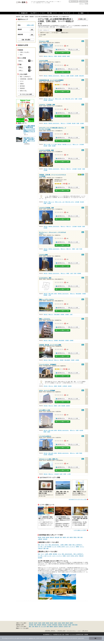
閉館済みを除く (65, 32)
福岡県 (71, 623)
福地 (81, 537)
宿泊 (39, 544)
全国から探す (30, 25)
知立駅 (61, 474)
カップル (54, 546)
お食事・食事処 (64, 544)
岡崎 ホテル (63, 75)
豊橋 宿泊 (46, 56)
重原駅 (45, 431)
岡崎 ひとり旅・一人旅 (59, 98)
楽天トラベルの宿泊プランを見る (62, 52)
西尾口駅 (59, 56)
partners (31, 638)
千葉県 (39, 623)
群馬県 (47, 623)
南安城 (47, 537)
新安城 (39, 537)
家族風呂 (22, 88)
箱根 (35, 624)
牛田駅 (64, 474)
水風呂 (70, 544)
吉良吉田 (45, 539)
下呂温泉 (49, 624)
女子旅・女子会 (61, 546)
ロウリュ (82, 546)
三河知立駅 (56, 474)
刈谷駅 (77, 430)
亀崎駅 (55, 386)
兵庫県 (43, 623)
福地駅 (68, 56)
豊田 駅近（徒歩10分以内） (63, 430)
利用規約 (67, 634)
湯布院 (69, 624)
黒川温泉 (65, 624)
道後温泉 (60, 624)
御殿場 (51, 626)
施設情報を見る (60, 49)
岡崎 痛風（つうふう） (67, 144)
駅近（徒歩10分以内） (54, 544)
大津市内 (66, 626)
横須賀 (36, 626)
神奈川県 (31, 623)
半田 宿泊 (46, 386)
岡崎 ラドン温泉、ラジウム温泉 (50, 144)
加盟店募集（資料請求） (50, 630)
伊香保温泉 (54, 624)
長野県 (63, 623)
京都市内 (61, 626)
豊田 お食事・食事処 (52, 430)
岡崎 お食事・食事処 (52, 293)
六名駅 (77, 248)
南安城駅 (72, 75)
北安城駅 (76, 75)
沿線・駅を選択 (26, 39)
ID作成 (86, 3)
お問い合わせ (85, 630)
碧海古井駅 (81, 75)
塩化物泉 (40, 557)
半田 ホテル (50, 386)
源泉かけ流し (23, 90)
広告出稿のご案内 (61, 630)
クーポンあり (55, 32)
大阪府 (55, 623)
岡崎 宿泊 (46, 75)
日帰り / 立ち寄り (24, 52)
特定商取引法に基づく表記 (58, 634)
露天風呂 (49, 546)
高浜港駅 (59, 386)
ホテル (42, 544)
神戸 (70, 626)
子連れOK (40, 548)
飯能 (48, 626)
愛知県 (67, 623)
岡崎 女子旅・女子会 (69, 98)
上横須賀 (40, 539)
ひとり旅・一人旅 (42, 546)
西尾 (79, 537)
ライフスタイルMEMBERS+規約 (76, 634)
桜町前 (71, 537)
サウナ (46, 544)
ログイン (81, 3)
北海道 (59, 623)
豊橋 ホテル (50, 56)
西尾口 (75, 537)
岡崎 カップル (51, 98)
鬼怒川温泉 (74, 624)
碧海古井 (52, 537)
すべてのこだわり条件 (26, 94)
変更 (32, 29)
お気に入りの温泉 (73, 1)
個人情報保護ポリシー (47, 634)
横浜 (30, 626)
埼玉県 (35, 623)
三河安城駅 (68, 123)
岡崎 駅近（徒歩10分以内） (54, 75)
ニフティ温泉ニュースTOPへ (80, 530)
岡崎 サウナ (68, 168)
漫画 (44, 548)
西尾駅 (55, 56)
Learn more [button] (81, 638)
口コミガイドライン (71, 630)
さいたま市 (43, 626)
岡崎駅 (73, 248)
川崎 (33, 626)
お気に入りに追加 (74, 49)
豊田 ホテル (72, 430)
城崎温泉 (44, 624)
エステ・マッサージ (70, 546)
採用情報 (86, 634)
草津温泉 (31, 624)
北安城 (43, 537)
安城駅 (67, 75)
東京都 (51, 623)
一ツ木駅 (69, 474)
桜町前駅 (64, 56)
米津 (68, 537)
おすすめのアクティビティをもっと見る (78, 499)
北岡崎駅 (71, 340)
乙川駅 (59, 405)
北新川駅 (69, 386)
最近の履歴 (83, 1)
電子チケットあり (44, 32)
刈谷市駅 (81, 430)
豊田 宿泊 (46, 430)
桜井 (61, 537)
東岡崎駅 (45, 250)
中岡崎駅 (84, 293)
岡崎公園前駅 (78, 293)
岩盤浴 (77, 546)
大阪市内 (56, 626)
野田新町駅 (50, 454)
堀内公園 (57, 537)
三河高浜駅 (64, 386)
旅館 (47, 548)
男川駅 (80, 248)
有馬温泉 (39, 624)
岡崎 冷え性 (50, 360)
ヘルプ (79, 630)
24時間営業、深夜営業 (26, 79)
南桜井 (64, 537)
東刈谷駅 (74, 123)
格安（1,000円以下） (77, 544)
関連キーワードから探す (22, 628)
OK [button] (95, 638)
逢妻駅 (48, 431)
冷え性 (68, 555)
